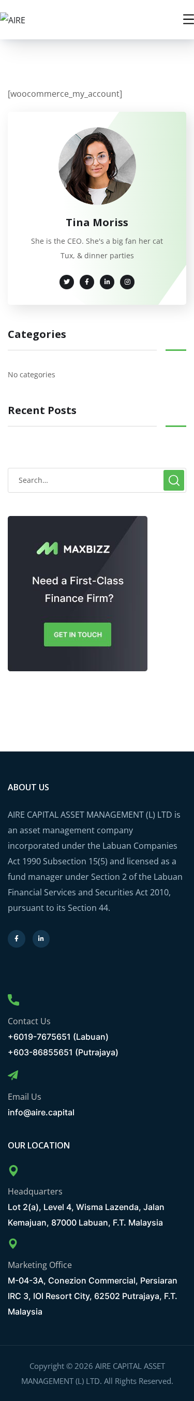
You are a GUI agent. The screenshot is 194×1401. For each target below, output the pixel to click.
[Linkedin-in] (41, 939)
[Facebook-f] (16, 939)
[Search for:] (97, 479)
